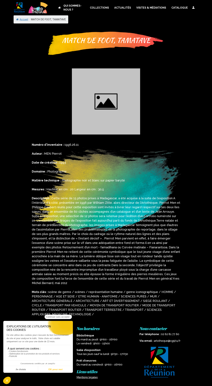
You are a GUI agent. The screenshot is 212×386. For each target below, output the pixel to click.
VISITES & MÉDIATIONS (151, 7)
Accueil (24, 19)
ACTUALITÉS (122, 7)
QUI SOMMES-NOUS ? (72, 7)
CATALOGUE (179, 7)
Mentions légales (87, 377)
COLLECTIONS (99, 7)
